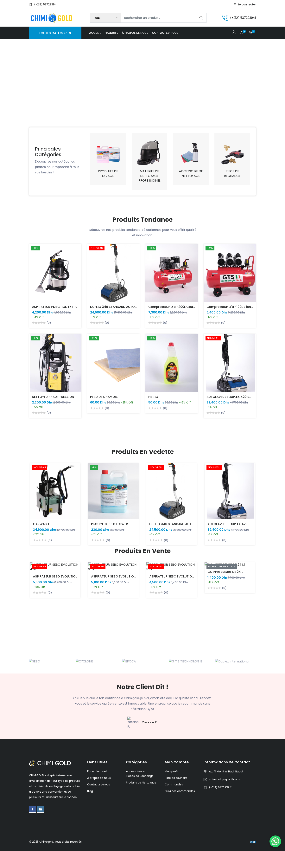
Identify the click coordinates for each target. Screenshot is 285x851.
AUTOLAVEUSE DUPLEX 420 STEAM (232, 397)
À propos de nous (135, 33)
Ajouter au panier (34, 267)
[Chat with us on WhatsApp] (275, 841)
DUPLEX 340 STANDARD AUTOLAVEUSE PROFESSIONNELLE (132, 307)
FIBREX (153, 397)
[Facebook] (32, 809)
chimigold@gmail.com (224, 779)
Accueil (95, 33)
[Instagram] (40, 809)
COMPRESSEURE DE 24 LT (226, 572)
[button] (9, 92)
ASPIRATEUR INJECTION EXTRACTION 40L (63, 307)
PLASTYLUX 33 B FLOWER (109, 524)
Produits (111, 33)
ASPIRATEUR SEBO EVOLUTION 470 (59, 576)
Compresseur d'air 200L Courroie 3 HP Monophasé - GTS (192, 307)
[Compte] (234, 33)
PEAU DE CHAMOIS (104, 397)
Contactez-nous (165, 33)
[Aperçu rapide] (34, 276)
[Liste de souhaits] (34, 284)
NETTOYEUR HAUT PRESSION (53, 397)
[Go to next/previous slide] (33, 504)
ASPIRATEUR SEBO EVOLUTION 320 (175, 576)
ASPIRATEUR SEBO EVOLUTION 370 (116, 576)
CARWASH (41, 524)
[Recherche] (201, 18)
